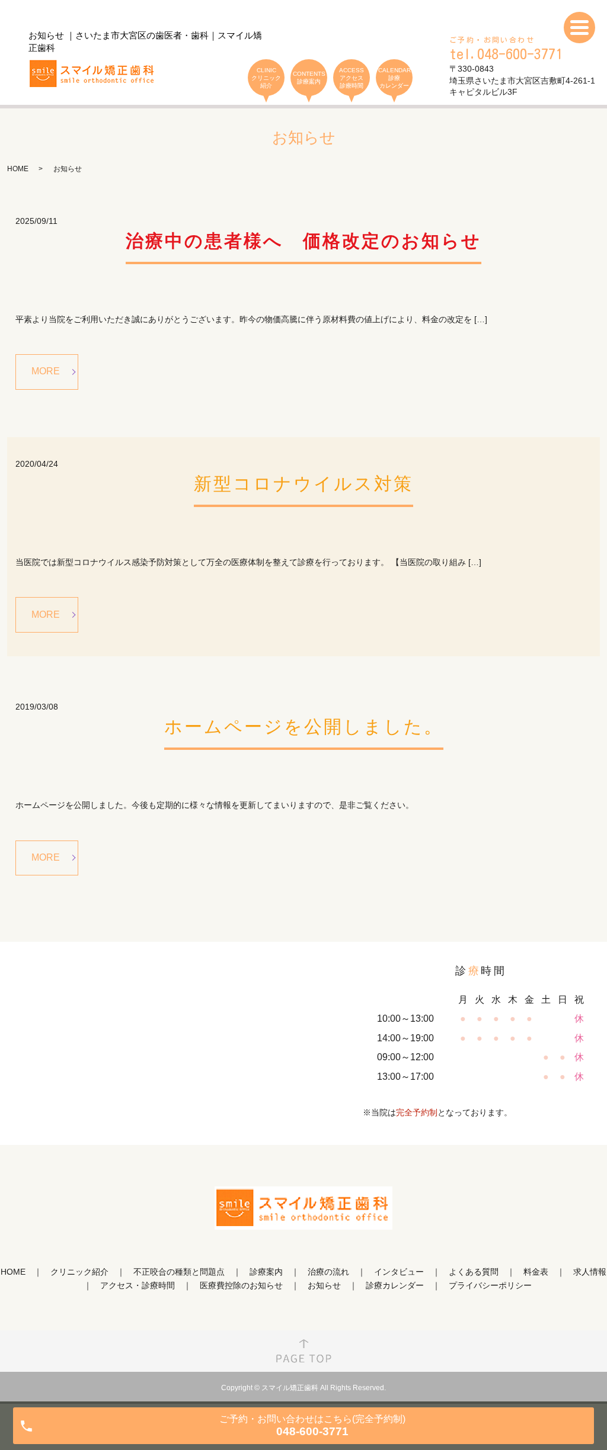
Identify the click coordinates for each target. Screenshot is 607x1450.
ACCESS (351, 78)
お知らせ (324, 1285)
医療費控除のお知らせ (241, 1285)
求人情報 (589, 1271)
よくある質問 (474, 1271)
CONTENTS (309, 77)
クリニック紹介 (79, 1271)
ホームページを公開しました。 (303, 726)
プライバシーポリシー (490, 1285)
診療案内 (266, 1271)
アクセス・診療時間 (137, 1285)
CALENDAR (394, 78)
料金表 (535, 1271)
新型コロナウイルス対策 (303, 483)
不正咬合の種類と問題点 (179, 1271)
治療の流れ (328, 1271)
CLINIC (266, 78)
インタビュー (399, 1271)
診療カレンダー (395, 1285)
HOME (17, 169)
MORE (45, 371)
